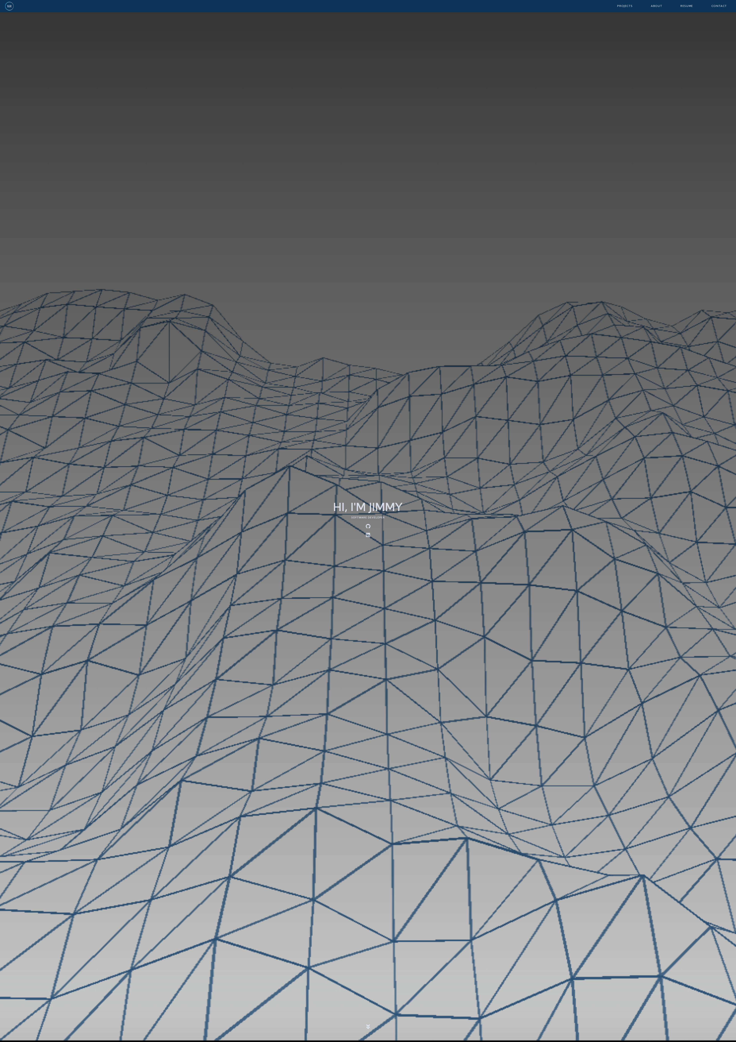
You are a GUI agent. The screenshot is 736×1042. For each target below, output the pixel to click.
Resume (686, 6)
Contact (719, 6)
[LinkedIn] (368, 535)
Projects (624, 6)
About (656, 6)
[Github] (368, 526)
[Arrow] (368, 1028)
